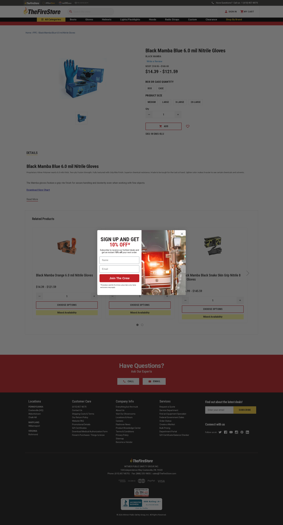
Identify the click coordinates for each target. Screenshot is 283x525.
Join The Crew (119, 278)
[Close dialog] (182, 233)
